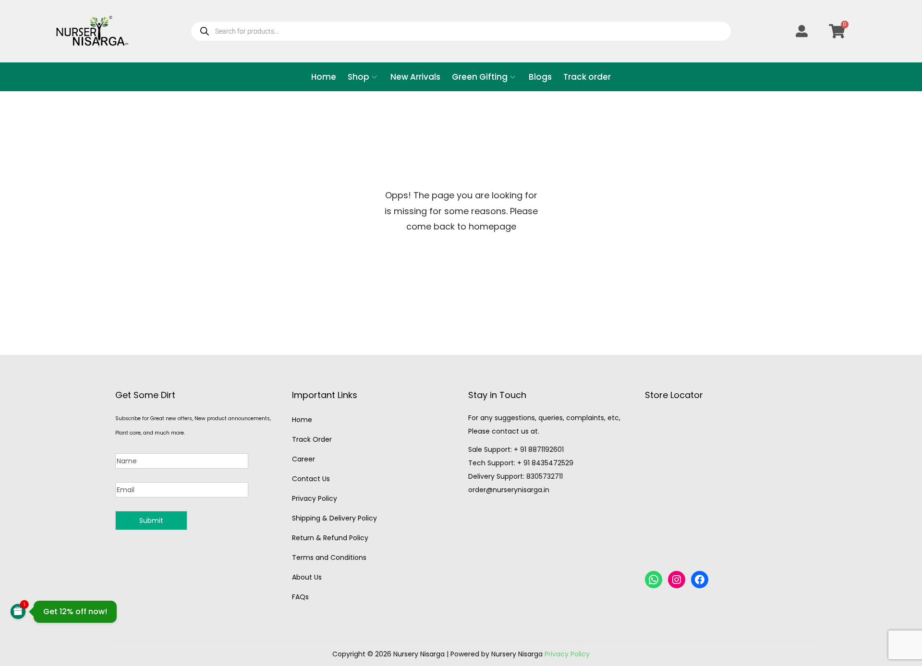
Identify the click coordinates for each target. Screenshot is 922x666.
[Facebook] (699, 579)
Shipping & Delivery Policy (334, 518)
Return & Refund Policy (330, 538)
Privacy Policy (314, 498)
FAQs (300, 597)
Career (303, 459)
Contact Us (311, 479)
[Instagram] (676, 579)
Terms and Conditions (329, 557)
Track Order (312, 439)
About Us (307, 577)
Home (302, 419)
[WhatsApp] (653, 579)
